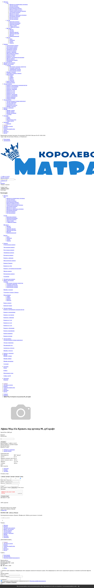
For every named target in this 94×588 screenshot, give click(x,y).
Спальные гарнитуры (14, 68)
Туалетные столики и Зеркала (13, 73)
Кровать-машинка (10, 97)
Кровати (6, 44)
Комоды (11, 78)
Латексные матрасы (14, 24)
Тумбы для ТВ (10, 121)
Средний (11, 31)
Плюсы (3, 481)
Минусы (3, 483)
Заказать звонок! (5, 177)
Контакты (6, 131)
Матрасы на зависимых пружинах (18, 15)
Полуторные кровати (11, 48)
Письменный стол (11, 103)
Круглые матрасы (13, 19)
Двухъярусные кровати (9, 62)
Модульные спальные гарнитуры (17, 66)
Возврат (6, 127)
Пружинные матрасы (14, 16)
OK (78, 586)
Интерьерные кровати (12, 60)
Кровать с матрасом (8, 107)
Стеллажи (8, 114)
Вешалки (8, 123)
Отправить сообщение (11, 582)
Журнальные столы (11, 119)
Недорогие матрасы (14, 7)
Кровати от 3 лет (10, 90)
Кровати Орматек (10, 54)
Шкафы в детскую (11, 106)
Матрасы (6, 1)
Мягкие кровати (10, 58)
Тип (7, 3)
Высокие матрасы (13, 17)
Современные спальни (15, 69)
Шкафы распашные (11, 113)
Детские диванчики (11, 102)
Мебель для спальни (9, 64)
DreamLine (12, 40)
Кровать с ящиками (11, 52)
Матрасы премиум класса (15, 9)
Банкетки (11, 80)
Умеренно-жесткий (14, 33)
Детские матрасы (13, 5)
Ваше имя (3, 480)
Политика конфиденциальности (12, 557)
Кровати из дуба (10, 56)
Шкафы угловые (10, 110)
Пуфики (11, 77)
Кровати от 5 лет (10, 93)
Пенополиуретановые (14, 23)
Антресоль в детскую (11, 105)
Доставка (6, 471)
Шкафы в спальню (11, 72)
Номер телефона (5, 576)
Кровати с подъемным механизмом (15, 57)
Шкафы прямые (10, 111)
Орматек (11, 42)
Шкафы (5, 109)
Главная (5, 125)
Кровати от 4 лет (10, 91)
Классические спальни (15, 70)
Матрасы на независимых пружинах (18, 4)
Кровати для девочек (11, 88)
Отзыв (3, 486)
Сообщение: (4, 579)
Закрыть (3, 582)
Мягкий (11, 29)
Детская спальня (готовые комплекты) (16, 101)
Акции (5, 130)
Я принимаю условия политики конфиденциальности (15, 581)
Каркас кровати (10, 81)
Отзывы (6, 469)
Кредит (5, 133)
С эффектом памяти (14, 27)
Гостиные (6, 115)
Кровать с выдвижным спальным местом (16, 85)
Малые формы (10, 74)
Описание (6, 468)
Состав (8, 20)
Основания (9, 61)
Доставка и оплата (8, 126)
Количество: (4, 436)
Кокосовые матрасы (14, 21)
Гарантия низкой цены (9, 129)
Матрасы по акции (14, 13)
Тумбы (11, 76)
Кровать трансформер (11, 95)
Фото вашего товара (6, 487)
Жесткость (9, 28)
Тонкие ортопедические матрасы (17, 11)
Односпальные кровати (12, 45)
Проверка (3, 489)
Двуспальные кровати (11, 46)
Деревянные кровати (11, 49)
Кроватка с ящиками (11, 89)
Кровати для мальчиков (12, 86)
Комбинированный (14, 36)
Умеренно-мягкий (13, 32)
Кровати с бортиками (11, 94)
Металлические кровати (12, 53)
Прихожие (6, 122)
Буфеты (8, 118)
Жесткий (11, 35)
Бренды (8, 37)
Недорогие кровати (11, 50)
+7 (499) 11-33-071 (5, 517)
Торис (10, 39)
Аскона (11, 41)
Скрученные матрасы (14, 12)
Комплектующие (10, 82)
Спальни (8, 65)
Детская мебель (7, 99)
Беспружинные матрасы (15, 8)
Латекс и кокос (13, 25)
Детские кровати (8, 84)
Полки (8, 117)
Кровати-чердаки (10, 98)
